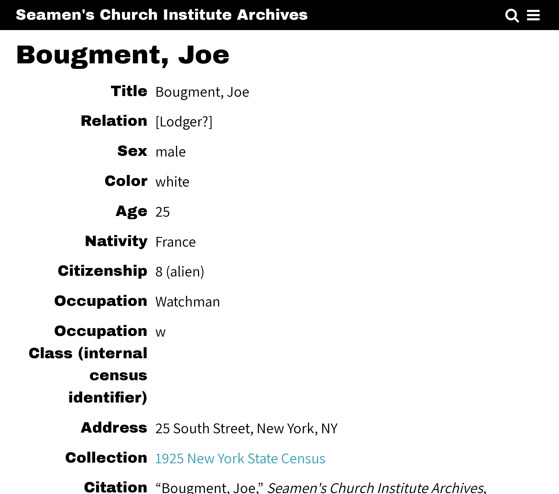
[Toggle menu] (533, 15)
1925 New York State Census (240, 457)
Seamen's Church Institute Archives (162, 15)
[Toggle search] (512, 15)
